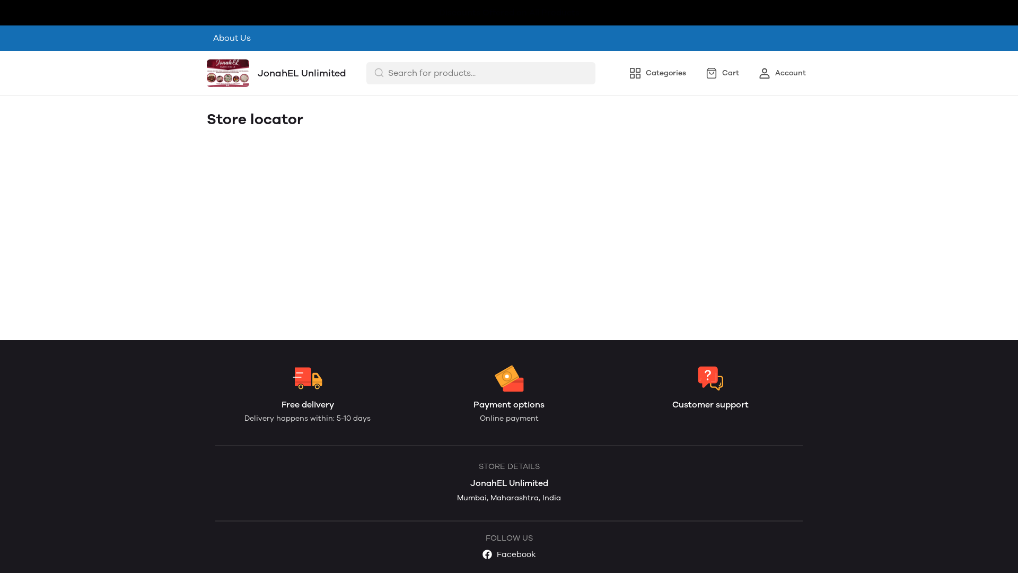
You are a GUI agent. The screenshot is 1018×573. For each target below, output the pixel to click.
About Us (232, 38)
